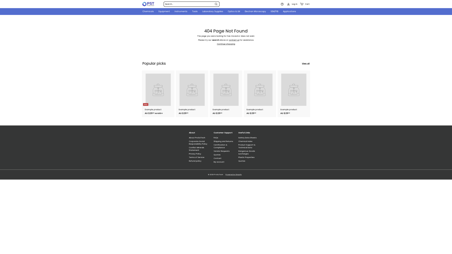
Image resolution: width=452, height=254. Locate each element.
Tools (195, 11)
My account (219, 162)
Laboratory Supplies (212, 11)
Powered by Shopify (234, 174)
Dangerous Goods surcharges (246, 152)
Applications (289, 11)
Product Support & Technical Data (246, 146)
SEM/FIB (274, 11)
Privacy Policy (195, 154)
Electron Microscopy (255, 11)
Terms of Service (196, 157)
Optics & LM (234, 11)
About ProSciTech (197, 137)
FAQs (216, 137)
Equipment (164, 11)
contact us (234, 40)
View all (306, 63)
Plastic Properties (246, 157)
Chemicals (148, 11)
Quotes (217, 154)
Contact (218, 158)
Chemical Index (245, 141)
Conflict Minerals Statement (196, 148)
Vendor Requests (222, 151)
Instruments (181, 11)
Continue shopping (226, 44)
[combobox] (192, 4)
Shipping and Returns (223, 141)
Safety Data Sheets (247, 137)
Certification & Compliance (220, 146)
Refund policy (195, 161)
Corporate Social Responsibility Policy (198, 142)
